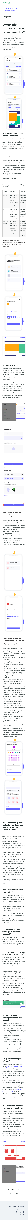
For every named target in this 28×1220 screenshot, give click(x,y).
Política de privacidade (17, 1209)
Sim (11, 1193)
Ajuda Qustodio (6, 9)
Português (9, 1212)
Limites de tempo (10, 10)
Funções (16, 9)
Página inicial (12, 1206)
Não (16, 1193)
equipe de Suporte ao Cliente (11, 1090)
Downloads (21, 1206)
